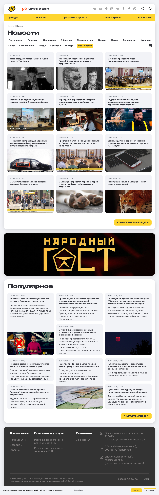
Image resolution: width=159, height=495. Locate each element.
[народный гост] (79, 254)
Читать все (135, 416)
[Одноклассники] (123, 8)
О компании (145, 17)
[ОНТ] (12, 9)
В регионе (55, 45)
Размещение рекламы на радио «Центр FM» (48, 441)
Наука (114, 40)
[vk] (117, 8)
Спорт (11, 45)
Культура (146, 40)
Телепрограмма (112, 17)
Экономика (49, 40)
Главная (11, 26)
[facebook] (129, 8)
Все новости (85, 45)
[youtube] (100, 8)
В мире (102, 40)
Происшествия (85, 40)
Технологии (129, 40)
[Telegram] (94, 8)
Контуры (69, 45)
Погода (42, 45)
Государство (15, 40)
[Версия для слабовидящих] (150, 8)
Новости (41, 17)
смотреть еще (131, 222)
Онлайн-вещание (39, 8)
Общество (66, 40)
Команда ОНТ (18, 439)
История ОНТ (18, 444)
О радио (15, 450)
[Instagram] (111, 8)
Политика (33, 40)
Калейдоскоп (26, 45)
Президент (13, 17)
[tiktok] (106, 8)
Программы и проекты (75, 17)
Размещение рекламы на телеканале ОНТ (48, 450)
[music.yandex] (134, 8)
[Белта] (145, 478)
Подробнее (78, 490)
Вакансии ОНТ (84, 439)
